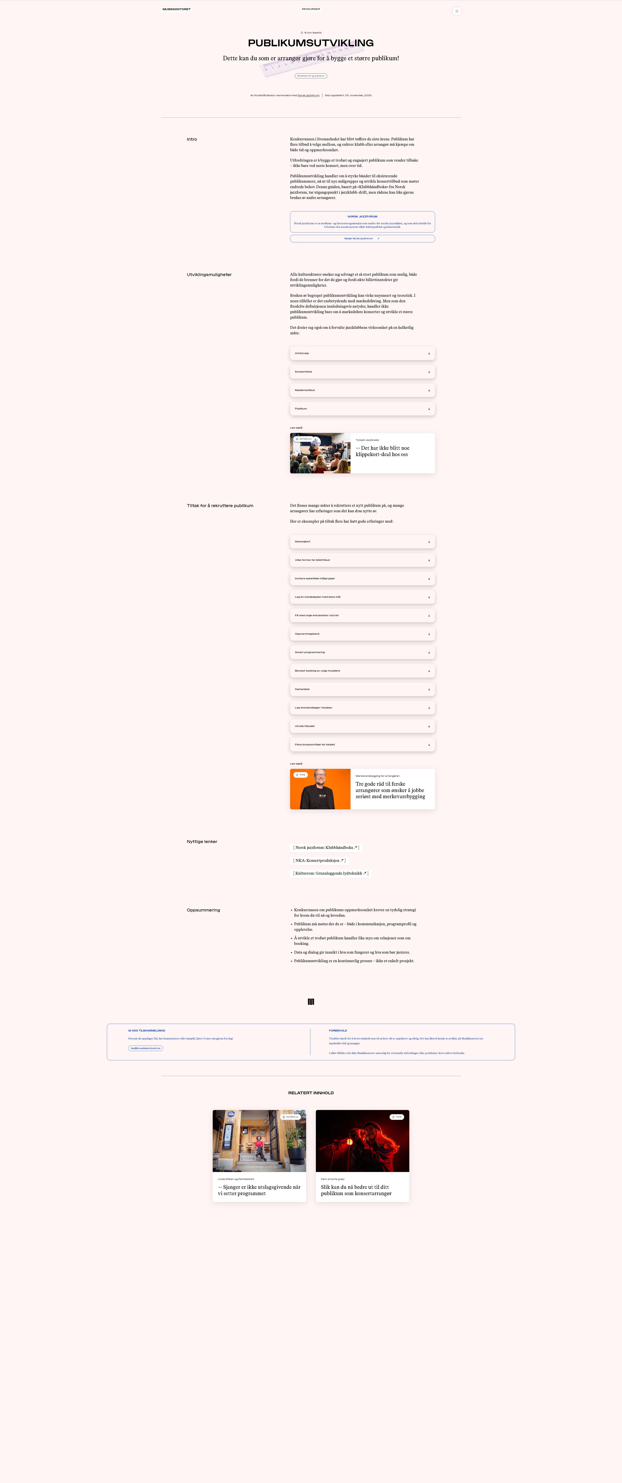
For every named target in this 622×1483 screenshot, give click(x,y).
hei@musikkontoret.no (146, 1048)
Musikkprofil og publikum (310, 76)
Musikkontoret (177, 9)
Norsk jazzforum (309, 95)
